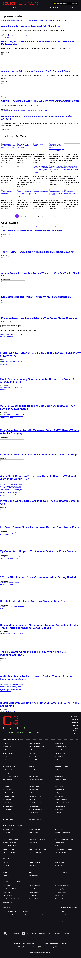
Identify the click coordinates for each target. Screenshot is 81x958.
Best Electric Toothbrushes (35, 809)
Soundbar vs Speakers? (35, 892)
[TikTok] (17, 728)
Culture (62, 924)
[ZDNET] (17, 933)
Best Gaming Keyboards (61, 769)
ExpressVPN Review (8, 829)
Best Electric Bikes (7, 779)
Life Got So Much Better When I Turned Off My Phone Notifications (36, 297)
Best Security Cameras (60, 779)
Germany (20, 732)
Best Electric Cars (33, 776)
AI (8, 8)
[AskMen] (50, 933)
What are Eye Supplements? (62, 889)
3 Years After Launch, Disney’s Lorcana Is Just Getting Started (38, 577)
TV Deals (31, 869)
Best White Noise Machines (35, 802)
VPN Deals (5, 862)
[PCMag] (25, 933)
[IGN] (67, 933)
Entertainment (32, 8)
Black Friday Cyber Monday (9, 911)
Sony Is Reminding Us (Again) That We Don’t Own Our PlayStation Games (40, 101)
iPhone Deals (6, 865)
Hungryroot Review (33, 845)
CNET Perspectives (65, 918)
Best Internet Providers (8, 812)
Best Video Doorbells (8, 783)
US (3, 732)
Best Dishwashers (33, 789)
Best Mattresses (7, 799)
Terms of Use (64, 943)
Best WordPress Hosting (9, 769)
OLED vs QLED (59, 895)
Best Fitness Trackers (34, 806)
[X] (31, 728)
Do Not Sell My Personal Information (25, 947)
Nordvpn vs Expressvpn (8, 895)
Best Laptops (58, 759)
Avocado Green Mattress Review (37, 839)
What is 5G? (32, 889)
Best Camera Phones (8, 753)
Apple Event (6, 918)
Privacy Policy (54, 943)
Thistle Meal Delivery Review (10, 845)
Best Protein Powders (8, 806)
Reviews (43, 8)
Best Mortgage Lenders (8, 796)
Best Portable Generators (61, 773)
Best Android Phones (60, 753)
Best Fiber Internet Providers (10, 816)
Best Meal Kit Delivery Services (62, 802)
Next (64, 216)
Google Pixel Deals (7, 869)
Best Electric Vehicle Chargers (10, 776)
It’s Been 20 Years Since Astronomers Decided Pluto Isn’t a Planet (40, 527)
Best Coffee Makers (7, 789)
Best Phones (32, 749)
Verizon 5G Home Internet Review (37, 849)
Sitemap (76, 728)
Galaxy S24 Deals (59, 862)
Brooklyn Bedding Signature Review (64, 839)
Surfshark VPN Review (34, 829)
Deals (71, 8)
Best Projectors (6, 759)
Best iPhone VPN (7, 746)
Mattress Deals (6, 875)
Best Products (54, 8)
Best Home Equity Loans (35, 796)
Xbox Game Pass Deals (61, 872)
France (11, 732)
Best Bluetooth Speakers (35, 759)
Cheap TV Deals (59, 869)
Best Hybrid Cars (59, 776)
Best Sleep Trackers (8, 802)
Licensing (75, 725)
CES (41, 911)
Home (22, 8)
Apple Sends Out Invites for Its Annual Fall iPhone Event (31, 26)
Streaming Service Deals (35, 862)
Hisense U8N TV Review (35, 852)
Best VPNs (5, 743)
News (64, 8)
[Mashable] (42, 933)
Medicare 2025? (7, 892)
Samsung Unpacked (8, 914)
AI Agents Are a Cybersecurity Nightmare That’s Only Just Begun (35, 71)
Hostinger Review (33, 842)
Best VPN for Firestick (34, 743)
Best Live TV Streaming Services (37, 746)
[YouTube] (10, 728)
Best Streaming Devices (61, 746)
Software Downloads (19, 943)
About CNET (74, 716)
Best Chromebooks (33, 763)
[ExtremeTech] (58, 933)
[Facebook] (24, 728)
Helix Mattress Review (60, 836)
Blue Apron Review (59, 842)
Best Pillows (32, 799)
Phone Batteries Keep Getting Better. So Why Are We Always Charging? (39, 318)
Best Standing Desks (60, 806)
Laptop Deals (32, 872)
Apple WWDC (24, 911)
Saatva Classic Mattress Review (11, 836)
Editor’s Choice (64, 914)
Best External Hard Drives (9, 766)
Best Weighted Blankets (61, 799)
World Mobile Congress (46, 914)
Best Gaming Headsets (8, 773)
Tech (14, 8)
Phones (3, 22)
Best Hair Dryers (59, 809)
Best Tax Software (59, 796)
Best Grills (31, 793)
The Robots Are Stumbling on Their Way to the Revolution (31, 231)
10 (55, 216)
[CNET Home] (10, 720)
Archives (75, 731)
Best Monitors (58, 763)
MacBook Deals (6, 872)
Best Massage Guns (8, 809)
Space (3, 112)
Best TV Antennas (7, 749)
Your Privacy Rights (42, 943)
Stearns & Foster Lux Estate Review (12, 839)
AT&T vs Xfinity (32, 895)
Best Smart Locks (59, 783)
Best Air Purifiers (59, 786)
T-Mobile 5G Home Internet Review (63, 849)
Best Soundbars (59, 756)
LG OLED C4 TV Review (9, 852)
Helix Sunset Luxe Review (9, 842)
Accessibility (30, 943)
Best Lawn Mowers (59, 789)
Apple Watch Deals (33, 875)
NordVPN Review (59, 829)
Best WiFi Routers (59, 812)
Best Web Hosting (33, 769)
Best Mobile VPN (59, 743)
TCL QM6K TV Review (60, 852)
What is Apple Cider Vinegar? (62, 885)
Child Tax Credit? (59, 898)
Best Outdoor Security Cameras (10, 793)
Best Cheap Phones (60, 749)
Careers (76, 733)
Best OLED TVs (33, 756)
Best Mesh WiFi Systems (35, 812)
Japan (29, 732)
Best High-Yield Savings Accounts (63, 793)
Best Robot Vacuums (34, 786)
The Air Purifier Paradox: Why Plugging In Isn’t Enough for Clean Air (37, 252)
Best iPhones (32, 753)
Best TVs (5, 756)
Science (62, 921)
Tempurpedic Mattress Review (62, 832)
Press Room (74, 719)
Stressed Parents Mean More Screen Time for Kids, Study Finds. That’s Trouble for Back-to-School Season (39, 626)
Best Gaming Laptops (8, 763)
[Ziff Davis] (6, 933)
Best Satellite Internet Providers (36, 816)
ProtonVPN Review (33, 832)
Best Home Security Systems (36, 779)
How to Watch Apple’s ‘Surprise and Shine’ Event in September (7, 178)
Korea (37, 732)
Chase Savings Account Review (10, 849)
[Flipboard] (38, 728)
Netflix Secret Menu (7, 902)
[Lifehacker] (34, 933)
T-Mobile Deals (32, 865)
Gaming (3, 97)
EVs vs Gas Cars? (33, 898)
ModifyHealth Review (60, 845)
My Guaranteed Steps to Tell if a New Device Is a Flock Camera (38, 551)
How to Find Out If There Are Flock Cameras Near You (32, 601)
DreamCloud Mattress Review (36, 836)
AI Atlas (62, 911)
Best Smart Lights (7, 786)
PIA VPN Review (7, 832)
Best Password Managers (61, 766)
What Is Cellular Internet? (35, 885)
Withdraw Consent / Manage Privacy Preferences (52, 947)
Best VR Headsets (33, 773)
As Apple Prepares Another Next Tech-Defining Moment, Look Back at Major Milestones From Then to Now (24, 180)
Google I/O (24, 914)
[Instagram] (3, 728)
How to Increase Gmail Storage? (11, 898)
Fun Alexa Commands (60, 892)
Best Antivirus (32, 766)
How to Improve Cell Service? (10, 889)
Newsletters (74, 722)
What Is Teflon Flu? (7, 885)
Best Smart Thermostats (35, 783)
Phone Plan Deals (59, 865)
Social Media (5, 37)
